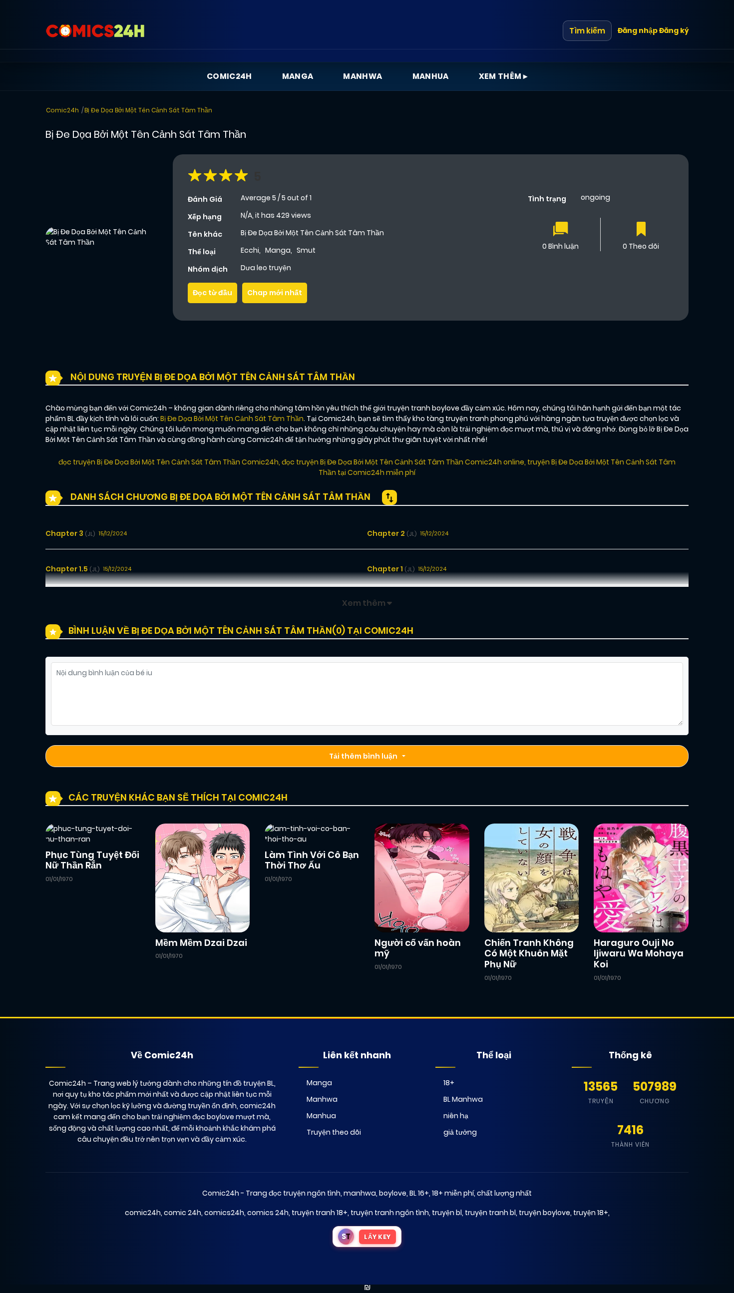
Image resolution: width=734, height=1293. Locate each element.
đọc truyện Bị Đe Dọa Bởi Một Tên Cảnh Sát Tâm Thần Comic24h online (403, 462)
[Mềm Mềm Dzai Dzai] (202, 877)
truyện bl (447, 1213)
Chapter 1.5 (72, 569)
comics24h (224, 1213)
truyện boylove (544, 1213)
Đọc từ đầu (212, 293)
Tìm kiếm (587, 30)
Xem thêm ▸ (503, 76)
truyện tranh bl (490, 1213)
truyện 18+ (590, 1213)
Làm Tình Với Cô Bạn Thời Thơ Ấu (312, 860)
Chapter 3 (70, 533)
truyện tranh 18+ (320, 1213)
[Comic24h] (95, 30)
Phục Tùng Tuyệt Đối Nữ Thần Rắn (92, 860)
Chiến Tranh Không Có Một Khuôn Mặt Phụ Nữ (529, 953)
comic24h (143, 1213)
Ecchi (250, 250)
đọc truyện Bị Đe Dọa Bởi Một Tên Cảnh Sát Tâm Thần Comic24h (168, 462)
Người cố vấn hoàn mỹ (417, 948)
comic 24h (182, 1213)
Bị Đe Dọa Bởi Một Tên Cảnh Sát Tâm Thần (148, 110)
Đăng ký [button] (674, 30)
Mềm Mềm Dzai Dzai (201, 942)
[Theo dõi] (641, 230)
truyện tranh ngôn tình (390, 1213)
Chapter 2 (391, 533)
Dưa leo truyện (266, 268)
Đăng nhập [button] (638, 30)
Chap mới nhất (274, 293)
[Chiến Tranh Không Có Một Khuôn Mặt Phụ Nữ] (531, 877)
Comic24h (229, 76)
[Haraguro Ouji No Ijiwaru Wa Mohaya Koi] (641, 877)
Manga (298, 76)
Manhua (430, 76)
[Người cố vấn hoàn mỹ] (421, 877)
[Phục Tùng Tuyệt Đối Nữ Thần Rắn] (92, 834)
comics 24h (268, 1213)
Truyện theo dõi (334, 1132)
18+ (448, 1083)
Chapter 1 (390, 569)
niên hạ (455, 1116)
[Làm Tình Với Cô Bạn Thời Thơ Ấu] (312, 834)
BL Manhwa (463, 1099)
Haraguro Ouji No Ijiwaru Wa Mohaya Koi (639, 953)
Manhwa (362, 76)
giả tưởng (460, 1132)
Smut (306, 250)
